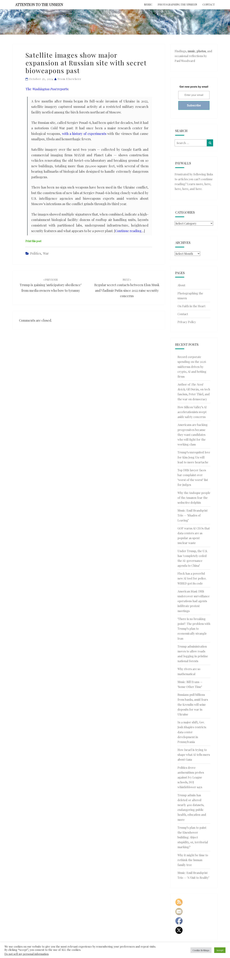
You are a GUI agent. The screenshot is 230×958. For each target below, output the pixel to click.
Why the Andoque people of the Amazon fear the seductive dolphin (194, 497)
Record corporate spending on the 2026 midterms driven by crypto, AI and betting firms (192, 366)
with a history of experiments (84, 133)
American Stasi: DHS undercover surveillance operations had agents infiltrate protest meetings (194, 601)
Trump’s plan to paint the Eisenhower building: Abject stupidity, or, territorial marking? (193, 837)
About (181, 285)
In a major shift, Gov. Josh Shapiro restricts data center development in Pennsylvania (192, 732)
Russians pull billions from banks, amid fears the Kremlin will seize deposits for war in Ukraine (193, 704)
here (207, 184)
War (46, 253)
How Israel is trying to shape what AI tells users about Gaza (194, 754)
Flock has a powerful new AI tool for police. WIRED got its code (192, 578)
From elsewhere (69, 79)
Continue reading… (129, 231)
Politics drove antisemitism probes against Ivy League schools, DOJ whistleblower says (191, 777)
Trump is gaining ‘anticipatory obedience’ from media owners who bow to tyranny (51, 285)
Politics (35, 253)
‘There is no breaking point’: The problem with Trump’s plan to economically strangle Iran (194, 628)
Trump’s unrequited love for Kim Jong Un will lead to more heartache (194, 457)
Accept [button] (219, 950)
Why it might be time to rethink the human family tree (193, 860)
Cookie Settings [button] (201, 950)
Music (148, 4)
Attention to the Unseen (39, 4)
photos (201, 51)
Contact (209, 4)
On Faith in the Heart (191, 306)
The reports (47, 89)
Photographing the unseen (177, 4)
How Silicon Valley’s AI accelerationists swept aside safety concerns (192, 412)
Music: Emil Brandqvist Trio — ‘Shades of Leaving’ (193, 515)
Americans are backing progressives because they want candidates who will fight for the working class (193, 434)
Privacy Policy (187, 322)
